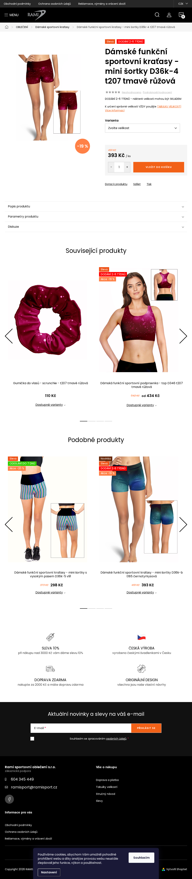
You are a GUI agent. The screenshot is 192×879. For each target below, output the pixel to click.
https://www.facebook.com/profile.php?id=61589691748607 (9, 799)
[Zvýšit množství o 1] (127, 167)
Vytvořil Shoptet (176, 869)
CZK (180, 4)
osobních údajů (116, 739)
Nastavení (49, 872)
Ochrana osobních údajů (54, 4)
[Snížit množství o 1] (111, 167)
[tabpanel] (50, 340)
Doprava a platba (107, 780)
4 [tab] (108, 608)
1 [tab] (83, 608)
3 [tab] (100, 608)
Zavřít (126, 180)
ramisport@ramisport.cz (34, 787)
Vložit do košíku (159, 167)
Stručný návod (105, 794)
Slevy (99, 801)
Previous (8, 336)
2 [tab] (92, 608)
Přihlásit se (146, 728)
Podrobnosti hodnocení (157, 92)
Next (183, 336)
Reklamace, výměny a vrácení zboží (101, 4)
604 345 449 (22, 779)
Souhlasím (141, 858)
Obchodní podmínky (17, 4)
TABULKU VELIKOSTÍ (169, 106)
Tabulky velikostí (106, 787)
